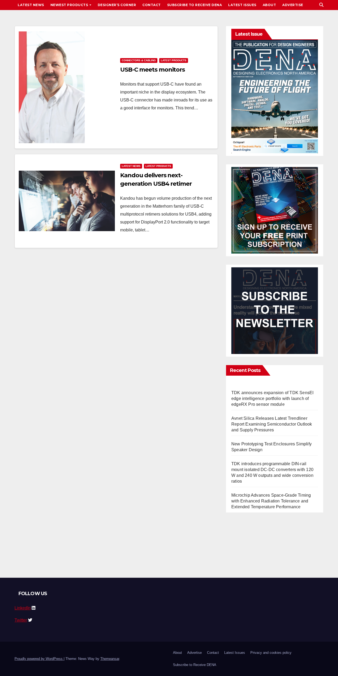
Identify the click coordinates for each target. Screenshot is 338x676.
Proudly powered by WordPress (39, 659)
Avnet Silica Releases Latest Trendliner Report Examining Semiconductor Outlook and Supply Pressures (271, 424)
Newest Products (69, 5)
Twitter (21, 620)
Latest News (31, 5)
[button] (321, 5)
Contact (151, 5)
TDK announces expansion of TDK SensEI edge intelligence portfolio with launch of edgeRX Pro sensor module (272, 398)
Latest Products (173, 60)
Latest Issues (242, 5)
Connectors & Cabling (139, 60)
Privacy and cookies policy (271, 653)
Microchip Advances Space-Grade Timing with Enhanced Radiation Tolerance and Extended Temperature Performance (271, 501)
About (269, 5)
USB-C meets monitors (152, 69)
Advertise (292, 5)
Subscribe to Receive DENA (194, 5)
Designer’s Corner (117, 5)
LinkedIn (23, 608)
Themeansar (109, 659)
